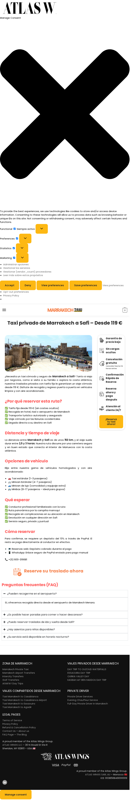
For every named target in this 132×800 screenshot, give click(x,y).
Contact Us (9, 731)
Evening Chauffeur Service (82, 700)
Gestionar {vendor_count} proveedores (27, 271)
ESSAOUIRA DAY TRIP (78, 672)
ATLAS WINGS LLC (12, 744)
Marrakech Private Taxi (15, 669)
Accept (9, 285)
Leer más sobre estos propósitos (23, 275)
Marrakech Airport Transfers (18, 672)
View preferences (52, 285)
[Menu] (7, 310)
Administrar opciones (16, 264)
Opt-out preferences (16, 291)
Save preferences (85, 285)
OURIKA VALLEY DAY (78, 676)
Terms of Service (12, 720)
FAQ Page (8, 734)
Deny (28, 285)
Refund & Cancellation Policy (19, 727)
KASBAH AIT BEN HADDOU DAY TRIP (86, 680)
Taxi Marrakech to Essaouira (18, 703)
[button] (65, 115)
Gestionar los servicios (16, 268)
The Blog (22, 734)
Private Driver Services (80, 696)
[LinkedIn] (64, 782)
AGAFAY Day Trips (12, 683)
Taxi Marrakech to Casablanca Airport (24, 700)
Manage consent (16, 794)
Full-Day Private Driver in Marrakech (87, 703)
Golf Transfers (10, 680)
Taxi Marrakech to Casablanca (20, 696)
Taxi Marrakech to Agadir (17, 707)
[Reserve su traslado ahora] (18, 572)
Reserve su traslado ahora (53, 571)
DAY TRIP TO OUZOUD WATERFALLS (86, 669)
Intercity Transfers (13, 676)
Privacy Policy (11, 295)
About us (24, 731)
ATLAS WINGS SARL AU (97, 774)
